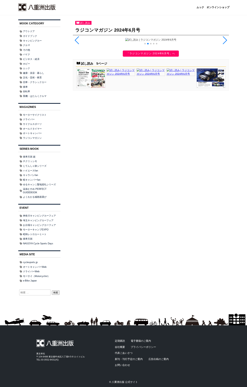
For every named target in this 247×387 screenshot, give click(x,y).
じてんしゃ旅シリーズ (34, 166)
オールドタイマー (32, 128)
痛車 (25, 87)
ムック (200, 7)
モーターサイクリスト (34, 114)
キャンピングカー (32, 40)
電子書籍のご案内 (141, 340)
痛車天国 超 (29, 156)
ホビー (26, 63)
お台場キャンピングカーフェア (39, 225)
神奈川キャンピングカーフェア (39, 215)
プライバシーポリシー (143, 347)
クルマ (26, 45)
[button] (145, 43)
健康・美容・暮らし (33, 73)
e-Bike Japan (30, 280)
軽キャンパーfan (31, 179)
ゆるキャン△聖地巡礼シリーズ (39, 184)
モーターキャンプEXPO (35, 229)
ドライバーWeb (31, 271)
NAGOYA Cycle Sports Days (38, 243)
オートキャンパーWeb (34, 267)
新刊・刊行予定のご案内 (129, 359)
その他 (26, 50)
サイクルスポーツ (32, 124)
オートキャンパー (32, 133)
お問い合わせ (122, 365)
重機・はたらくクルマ (34, 96)
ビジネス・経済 (31, 59)
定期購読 (120, 340)
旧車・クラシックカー (34, 82)
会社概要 (120, 347)
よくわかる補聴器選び (34, 197)
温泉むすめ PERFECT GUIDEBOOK (34, 191)
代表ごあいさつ (124, 352)
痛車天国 (27, 238)
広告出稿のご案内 (158, 359)
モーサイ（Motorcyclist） (36, 276)
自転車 (26, 91)
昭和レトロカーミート (34, 234)
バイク (26, 54)
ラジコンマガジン (32, 138)
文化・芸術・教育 (32, 77)
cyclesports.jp (30, 262)
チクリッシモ (30, 161)
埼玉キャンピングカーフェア (38, 220)
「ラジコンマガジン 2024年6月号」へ (151, 53)
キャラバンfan (30, 175)
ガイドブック (30, 36)
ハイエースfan (30, 170)
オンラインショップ (218, 7)
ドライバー (29, 119)
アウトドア (29, 31)
